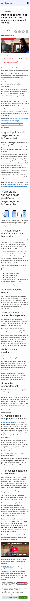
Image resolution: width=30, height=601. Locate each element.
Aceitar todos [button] (23, 597)
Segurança (8, 11)
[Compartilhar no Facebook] (19, 31)
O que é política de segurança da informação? (15, 58)
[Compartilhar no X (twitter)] (23, 31)
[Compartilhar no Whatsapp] (27, 31)
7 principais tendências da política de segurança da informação (13, 61)
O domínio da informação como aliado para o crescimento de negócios (13, 561)
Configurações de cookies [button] (10, 597)
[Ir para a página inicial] (6, 3)
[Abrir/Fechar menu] (28, 3)
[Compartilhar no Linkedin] (15, 31)
